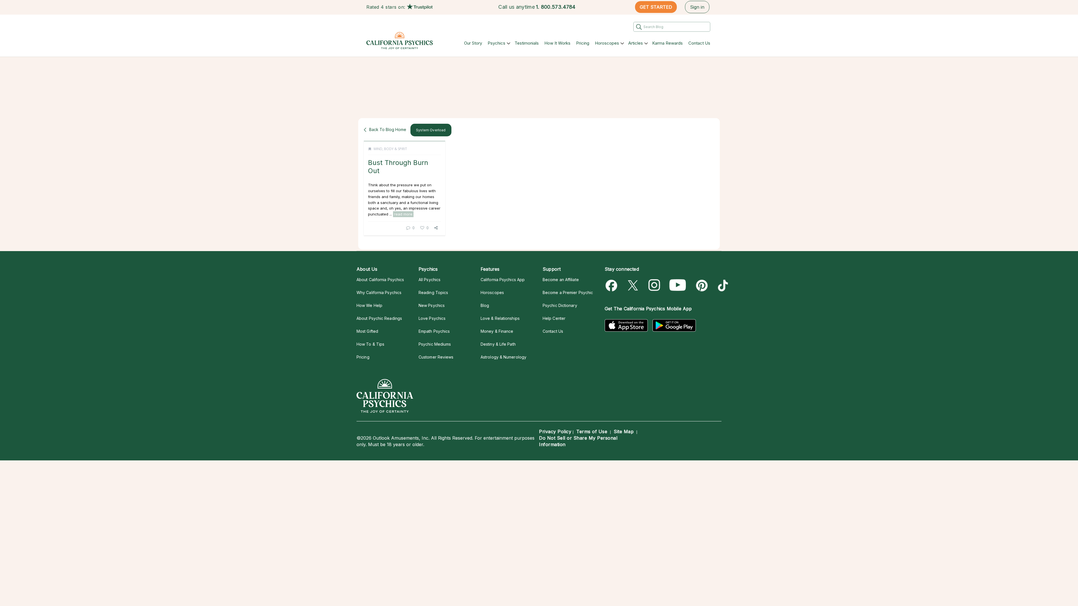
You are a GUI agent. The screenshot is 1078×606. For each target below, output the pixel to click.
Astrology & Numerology (503, 357)
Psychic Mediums (435, 344)
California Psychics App (503, 279)
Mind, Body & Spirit (390, 148)
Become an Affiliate (561, 279)
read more (403, 214)
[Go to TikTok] (722, 285)
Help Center (554, 318)
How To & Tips (370, 344)
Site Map (624, 431)
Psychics (496, 43)
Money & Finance (497, 331)
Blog (485, 305)
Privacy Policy (555, 431)
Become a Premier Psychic (568, 292)
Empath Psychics (434, 331)
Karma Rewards (667, 43)
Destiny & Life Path (498, 344)
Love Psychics (432, 318)
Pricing (582, 43)
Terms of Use (591, 431)
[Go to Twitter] (633, 285)
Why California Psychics (379, 292)
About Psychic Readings (379, 318)
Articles (635, 43)
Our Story (473, 43)
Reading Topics (433, 292)
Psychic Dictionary (560, 305)
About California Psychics (380, 279)
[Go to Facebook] (612, 285)
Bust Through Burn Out (398, 167)
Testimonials (527, 43)
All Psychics (429, 279)
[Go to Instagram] (654, 285)
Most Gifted (367, 331)
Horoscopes (607, 43)
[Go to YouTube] (678, 285)
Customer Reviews (436, 357)
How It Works (557, 43)
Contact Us (699, 43)
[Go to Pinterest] (701, 285)
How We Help (369, 305)
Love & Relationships (500, 318)
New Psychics (432, 305)
